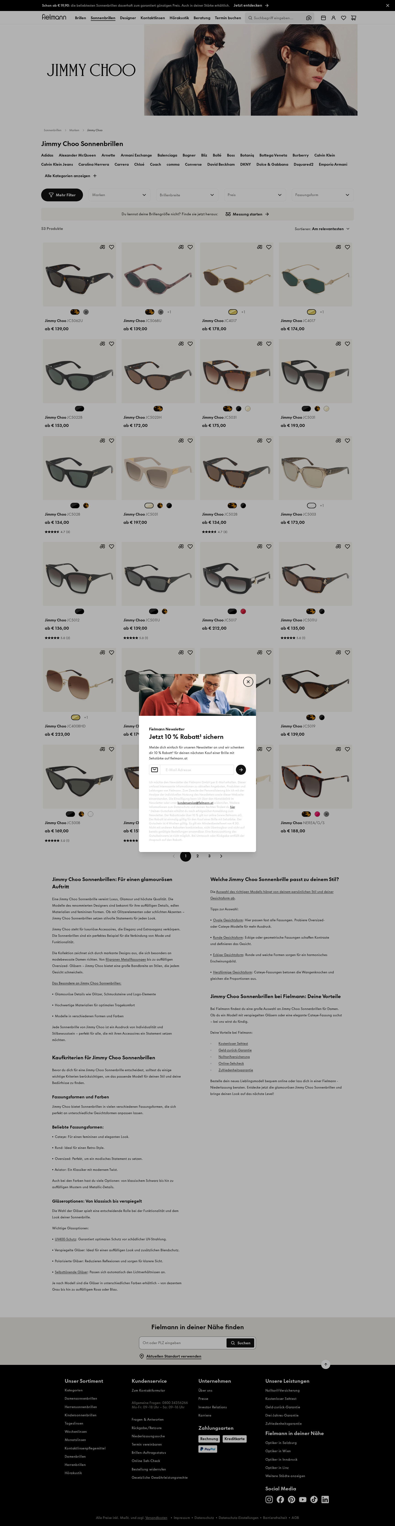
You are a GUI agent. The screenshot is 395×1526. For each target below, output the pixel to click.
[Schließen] (248, 682)
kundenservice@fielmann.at (195, 802)
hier (232, 807)
